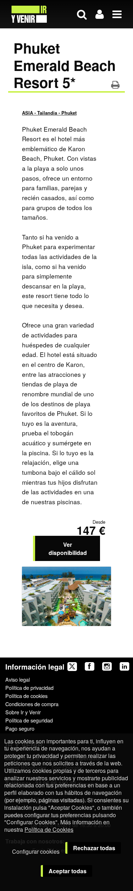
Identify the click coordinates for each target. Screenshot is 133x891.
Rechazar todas (94, 848)
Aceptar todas (68, 871)
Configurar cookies (36, 851)
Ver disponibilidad (68, 548)
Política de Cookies (48, 829)
